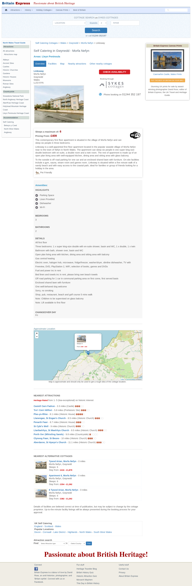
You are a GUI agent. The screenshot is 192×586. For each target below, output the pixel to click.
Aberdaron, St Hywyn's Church (50, 442)
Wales (63, 43)
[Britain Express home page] (16, 3)
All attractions (8, 51)
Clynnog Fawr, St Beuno (46, 438)
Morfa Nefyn (87, 43)
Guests (94, 23)
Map (62, 63)
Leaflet (122, 379)
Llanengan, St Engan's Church (50, 418)
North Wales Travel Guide (14, 43)
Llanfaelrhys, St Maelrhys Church (51, 430)
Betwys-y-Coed (10, 125)
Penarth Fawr (41, 422)
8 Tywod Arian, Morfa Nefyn (63, 490)
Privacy (122, 572)
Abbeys (6, 60)
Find (36, 543)
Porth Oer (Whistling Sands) (49, 434)
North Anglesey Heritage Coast (16, 99)
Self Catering (8, 122)
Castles (6, 67)
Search (96, 30)
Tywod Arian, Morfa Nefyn (62, 461)
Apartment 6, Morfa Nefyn (62, 475)
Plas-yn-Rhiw (41, 414)
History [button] (28, 10)
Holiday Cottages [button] (43, 10)
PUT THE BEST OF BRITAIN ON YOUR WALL (167, 80)
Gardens (6, 73)
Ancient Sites (8, 63)
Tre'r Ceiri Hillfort (43, 410)
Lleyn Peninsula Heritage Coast (16, 113)
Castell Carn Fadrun (44, 406)
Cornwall (47, 532)
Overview (40, 63)
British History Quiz (85, 572)
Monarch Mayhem (85, 579)
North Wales (85, 532)
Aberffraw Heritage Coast (13, 103)
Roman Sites (8, 84)
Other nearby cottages (101, 63)
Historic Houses (9, 77)
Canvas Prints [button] (62, 10)
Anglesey (7, 87)
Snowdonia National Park (13, 96)
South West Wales (103, 532)
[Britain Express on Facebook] (36, 568)
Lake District (59, 532)
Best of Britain (79, 10)
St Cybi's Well (41, 426)
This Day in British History (88, 583)
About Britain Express (128, 575)
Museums (7, 80)
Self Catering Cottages (46, 43)
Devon (37, 532)
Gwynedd (73, 43)
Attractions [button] (15, 10)
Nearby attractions (77, 63)
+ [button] (37, 333)
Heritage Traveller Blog (87, 568)
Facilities (52, 63)
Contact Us (124, 568)
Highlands (72, 532)
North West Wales (11, 129)
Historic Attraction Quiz (87, 575)
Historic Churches (10, 70)
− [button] (37, 336)
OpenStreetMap (130, 379)
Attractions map (10, 54)
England (38, 526)
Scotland (48, 526)
